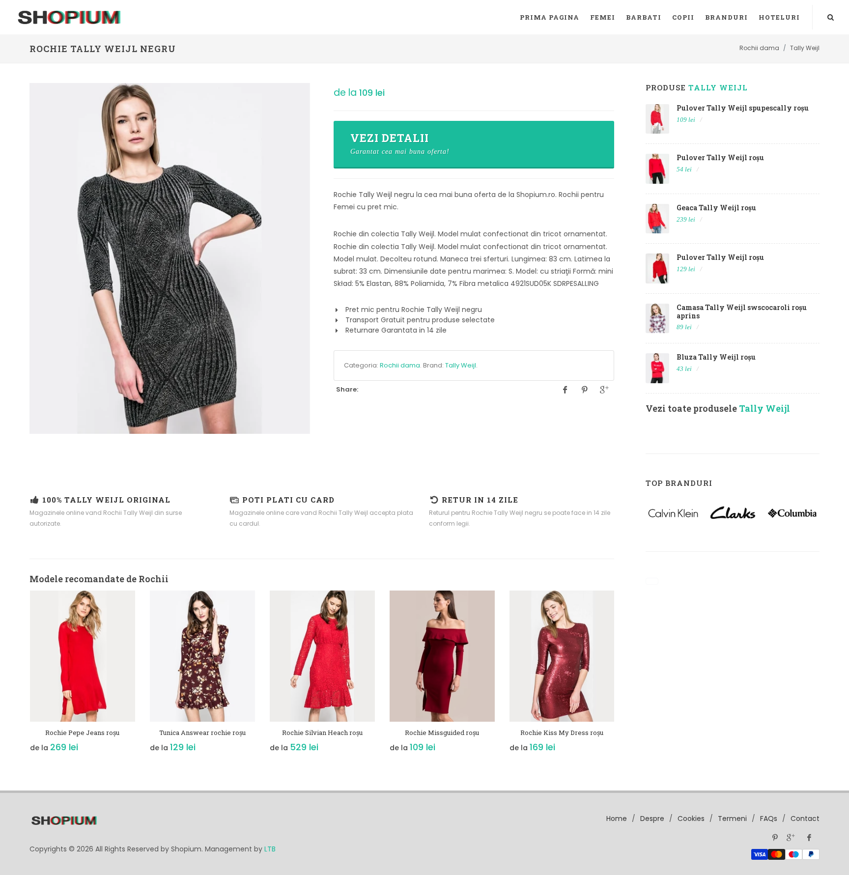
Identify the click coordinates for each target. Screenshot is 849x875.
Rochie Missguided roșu (442, 732)
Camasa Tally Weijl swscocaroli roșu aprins (742, 311)
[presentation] (20, 676)
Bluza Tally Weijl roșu (716, 357)
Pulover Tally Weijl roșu (720, 157)
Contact (805, 818)
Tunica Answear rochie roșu (202, 732)
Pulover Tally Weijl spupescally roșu (743, 108)
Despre (652, 818)
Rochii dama (400, 365)
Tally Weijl (460, 365)
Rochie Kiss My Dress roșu (561, 732)
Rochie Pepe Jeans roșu (82, 732)
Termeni (732, 818)
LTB (270, 849)
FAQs (768, 818)
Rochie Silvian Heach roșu (322, 732)
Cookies (691, 818)
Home (616, 818)
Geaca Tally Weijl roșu (716, 207)
